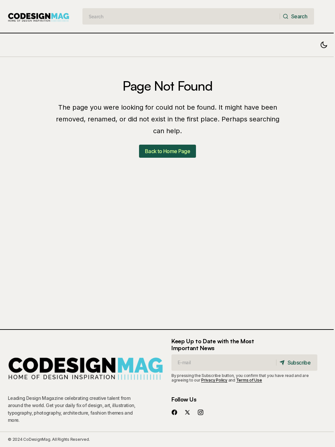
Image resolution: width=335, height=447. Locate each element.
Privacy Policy (214, 380)
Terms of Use (249, 380)
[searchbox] (181, 16)
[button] (324, 45)
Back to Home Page (167, 151)
